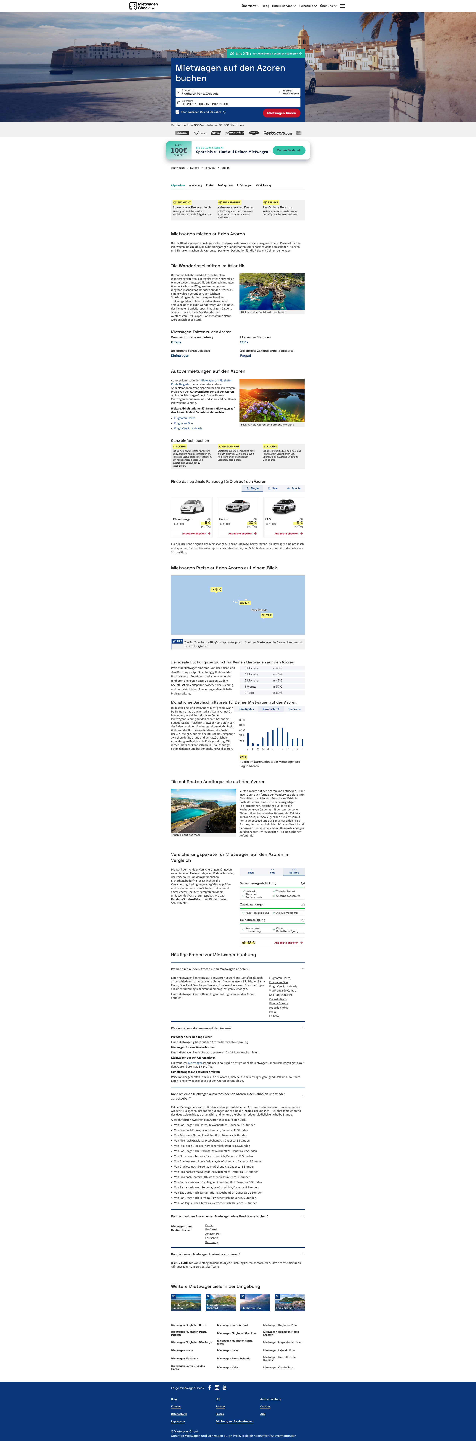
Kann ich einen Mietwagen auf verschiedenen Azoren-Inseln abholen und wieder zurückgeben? (228, 1096)
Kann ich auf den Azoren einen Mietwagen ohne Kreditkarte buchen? (219, 1216)
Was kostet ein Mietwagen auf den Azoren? (201, 1028)
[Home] (143, 6)
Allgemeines (178, 185)
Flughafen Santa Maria (188, 428)
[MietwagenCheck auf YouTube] (224, 1388)
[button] (192, 517)
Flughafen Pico (183, 423)
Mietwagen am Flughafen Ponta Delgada (201, 382)
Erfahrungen (244, 185)
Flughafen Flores (184, 418)
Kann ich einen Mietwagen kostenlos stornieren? (205, 1254)
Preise (209, 185)
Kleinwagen (195, 1063)
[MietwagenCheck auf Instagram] (217, 1388)
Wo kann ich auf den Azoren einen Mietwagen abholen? (210, 969)
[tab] (252, 488)
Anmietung (195, 185)
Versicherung (263, 185)
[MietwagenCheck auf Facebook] (209, 1388)
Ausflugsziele (225, 185)
